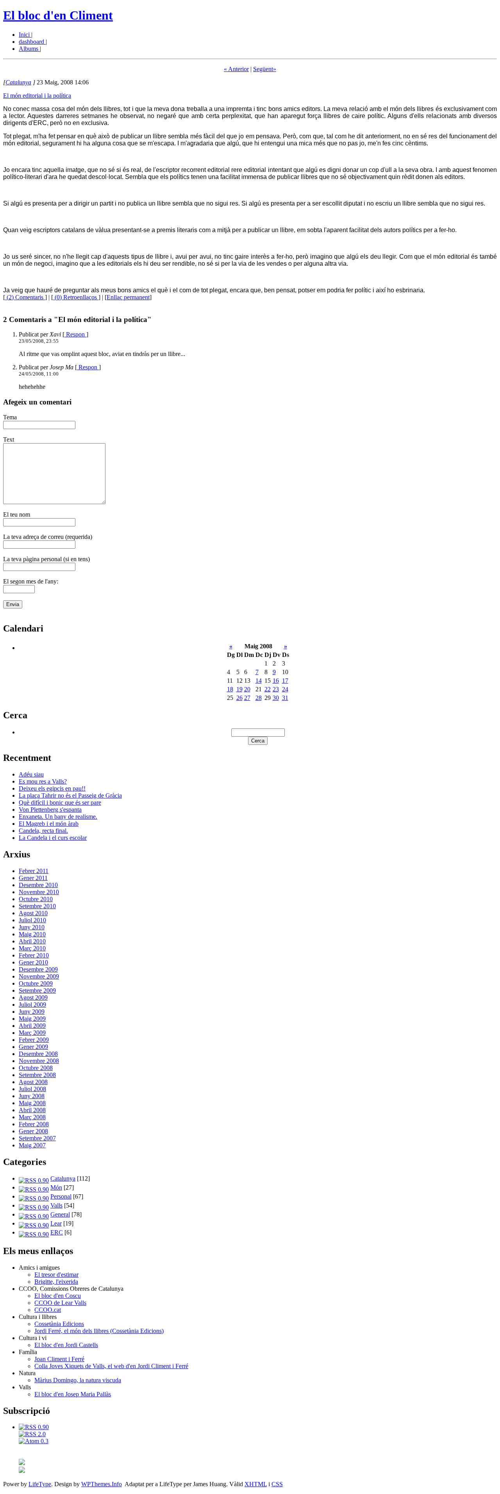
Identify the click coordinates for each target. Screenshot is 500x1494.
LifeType (40, 1484)
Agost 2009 (33, 997)
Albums (29, 48)
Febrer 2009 (34, 1039)
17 (285, 680)
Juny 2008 (32, 1096)
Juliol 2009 (32, 1004)
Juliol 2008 (32, 1089)
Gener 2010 (33, 962)
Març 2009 (32, 1032)
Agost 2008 (33, 1082)
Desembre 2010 (38, 885)
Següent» (264, 69)
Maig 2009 (32, 1018)
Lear (56, 1223)
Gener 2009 (33, 1046)
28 (258, 697)
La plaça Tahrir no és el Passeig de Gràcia (70, 795)
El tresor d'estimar (56, 1274)
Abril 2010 (32, 941)
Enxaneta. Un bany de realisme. (58, 816)
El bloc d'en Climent (58, 15)
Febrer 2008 (34, 1124)
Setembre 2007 (37, 1138)
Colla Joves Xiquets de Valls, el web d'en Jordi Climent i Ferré (111, 1366)
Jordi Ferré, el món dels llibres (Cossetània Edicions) (99, 1331)
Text (8, 439)
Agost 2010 (33, 913)
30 (276, 697)
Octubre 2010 (36, 899)
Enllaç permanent (128, 297)
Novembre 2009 (39, 976)
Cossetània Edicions (59, 1323)
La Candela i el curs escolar (53, 837)
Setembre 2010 (37, 906)
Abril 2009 (32, 1025)
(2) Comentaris (25, 297)
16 (276, 680)
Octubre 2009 (36, 983)
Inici (25, 34)
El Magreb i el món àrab (49, 823)
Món (56, 1187)
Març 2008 (32, 1117)
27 (247, 697)
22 (267, 689)
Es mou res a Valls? (43, 781)
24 (285, 689)
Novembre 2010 (39, 892)
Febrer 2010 (34, 955)
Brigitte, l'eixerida (56, 1281)
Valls (56, 1205)
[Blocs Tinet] (22, 1463)
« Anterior (236, 69)
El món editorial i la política (37, 95)
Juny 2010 (32, 927)
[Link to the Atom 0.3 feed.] (33, 1441)
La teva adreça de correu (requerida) (47, 536)
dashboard (32, 41)
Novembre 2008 (39, 1060)
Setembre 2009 (37, 990)
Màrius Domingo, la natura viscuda (77, 1380)
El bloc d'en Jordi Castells (66, 1345)
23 (276, 689)
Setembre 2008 (37, 1075)
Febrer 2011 (33, 871)
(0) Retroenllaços (75, 297)
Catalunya (18, 82)
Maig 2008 (32, 1103)
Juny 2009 (32, 1011)
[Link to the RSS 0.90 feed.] (34, 1427)
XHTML (256, 1484)
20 (247, 689)
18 (230, 689)
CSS (277, 1484)
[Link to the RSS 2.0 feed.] (32, 1434)
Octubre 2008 (36, 1068)
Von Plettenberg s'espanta (50, 809)
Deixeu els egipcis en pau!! (52, 788)
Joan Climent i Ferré (59, 1359)
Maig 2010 (32, 934)
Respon (75, 334)
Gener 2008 (33, 1131)
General (60, 1214)
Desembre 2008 (38, 1053)
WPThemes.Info (101, 1484)
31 (285, 697)
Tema (10, 417)
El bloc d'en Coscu (57, 1295)
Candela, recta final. (43, 830)
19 (239, 689)
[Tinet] (22, 1470)
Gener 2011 (33, 878)
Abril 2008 (32, 1110)
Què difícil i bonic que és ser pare (60, 802)
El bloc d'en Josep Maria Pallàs (72, 1394)
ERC (56, 1232)
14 (258, 680)
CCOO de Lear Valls (60, 1302)
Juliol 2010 (32, 920)
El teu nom (16, 514)
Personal (60, 1196)
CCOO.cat (47, 1309)
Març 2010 (32, 948)
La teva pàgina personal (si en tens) (46, 559)
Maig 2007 (32, 1145)
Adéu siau (31, 774)
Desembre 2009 (38, 969)
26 (239, 697)
